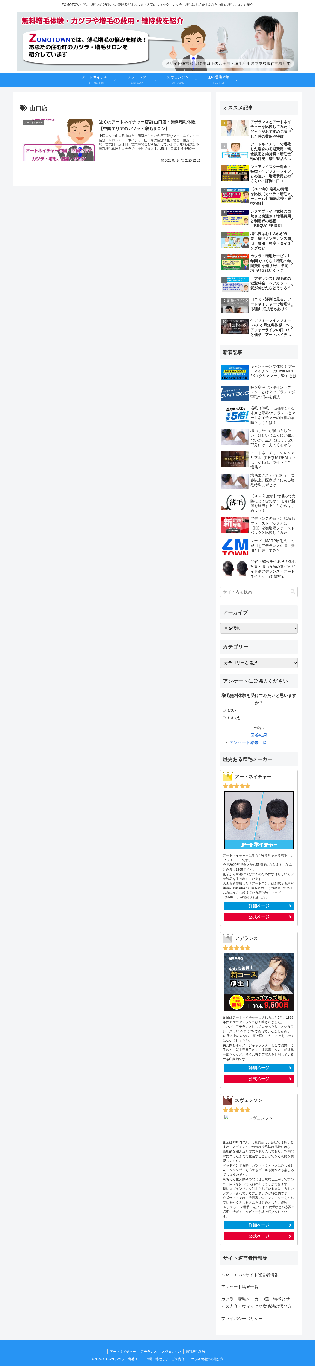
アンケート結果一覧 (248, 742)
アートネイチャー (123, 1351)
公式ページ (259, 917)
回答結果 (259, 735)
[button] (293, 591)
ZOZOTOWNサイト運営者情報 (250, 1275)
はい (232, 710)
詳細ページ (259, 906)
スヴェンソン (171, 1351)
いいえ (234, 718)
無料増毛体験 (195, 1351)
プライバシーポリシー (242, 1318)
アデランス (149, 1351)
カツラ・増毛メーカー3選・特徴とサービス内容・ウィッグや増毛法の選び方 (257, 1303)
